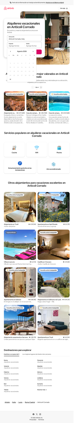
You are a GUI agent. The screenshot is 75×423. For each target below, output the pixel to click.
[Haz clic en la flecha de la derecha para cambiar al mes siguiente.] (33, 51)
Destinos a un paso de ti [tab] (11, 354)
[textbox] (16, 46)
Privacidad (33, 420)
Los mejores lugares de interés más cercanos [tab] (36, 354)
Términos (41, 420)
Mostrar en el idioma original (55, 2)
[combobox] (24, 39)
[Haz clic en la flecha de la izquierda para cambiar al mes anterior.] (10, 51)
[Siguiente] (40, 87)
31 (10, 79)
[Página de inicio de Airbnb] (9, 8)
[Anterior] (32, 87)
